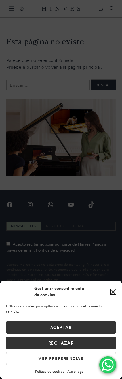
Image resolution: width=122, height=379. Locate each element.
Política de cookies (49, 371)
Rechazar (61, 343)
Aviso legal (75, 371)
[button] (113, 292)
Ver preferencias (60, 358)
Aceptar (60, 327)
